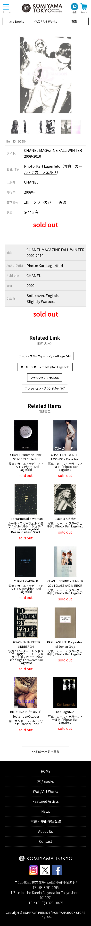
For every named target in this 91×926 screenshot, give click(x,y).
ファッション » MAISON (44, 378)
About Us (45, 831)
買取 (74, 21)
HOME (45, 771)
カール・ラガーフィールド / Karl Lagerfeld (45, 356)
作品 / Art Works (45, 21)
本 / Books (16, 21)
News (45, 811)
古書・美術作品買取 (45, 821)
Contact (45, 841)
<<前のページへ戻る (45, 751)
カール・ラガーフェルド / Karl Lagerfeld (44, 367)
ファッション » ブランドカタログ (45, 388)
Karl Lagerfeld (48, 166)
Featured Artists (46, 801)
